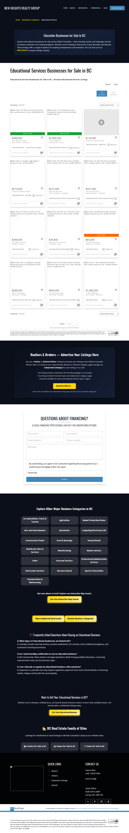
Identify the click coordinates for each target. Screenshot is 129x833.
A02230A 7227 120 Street (57, 243)
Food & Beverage (64, 540)
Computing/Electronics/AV (94, 530)
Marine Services (94, 550)
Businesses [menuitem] (82, 8)
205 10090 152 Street (19, 243)
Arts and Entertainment (34, 530)
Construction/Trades (34, 540)
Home (18, 20)
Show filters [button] (113, 95)
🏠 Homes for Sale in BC (64, 746)
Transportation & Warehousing (35, 581)
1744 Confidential (56, 141)
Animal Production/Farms (94, 520)
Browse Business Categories (81, 618)
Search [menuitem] (72, 8)
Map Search (22, 50)
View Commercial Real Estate (48, 618)
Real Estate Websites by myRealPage (108, 808)
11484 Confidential (94, 294)
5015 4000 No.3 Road (20, 141)
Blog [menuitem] (105, 8)
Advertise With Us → (64, 386)
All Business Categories (30, 20)
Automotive (64, 530)
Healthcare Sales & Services (35, 551)
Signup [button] (108, 84)
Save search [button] (102, 95)
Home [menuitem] (65, 8)
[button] (117, 8)
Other (35, 561)
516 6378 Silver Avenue (56, 294)
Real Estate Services (35, 571)
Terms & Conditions (82, 808)
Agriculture (64, 520)
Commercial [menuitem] (95, 8)
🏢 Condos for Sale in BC (35, 746)
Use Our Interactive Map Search (64, 599)
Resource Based (64, 571)
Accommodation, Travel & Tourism (34, 520)
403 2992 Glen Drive (58, 192)
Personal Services (64, 561)
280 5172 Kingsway (19, 294)
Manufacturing (64, 550)
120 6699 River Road (93, 243)
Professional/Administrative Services (94, 561)
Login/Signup (117, 8)
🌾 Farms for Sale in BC (94, 746)
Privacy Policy (93, 808)
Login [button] (115, 84)
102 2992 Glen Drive (95, 192)
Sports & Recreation (94, 571)
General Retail (94, 540)
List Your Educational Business (64, 712)
